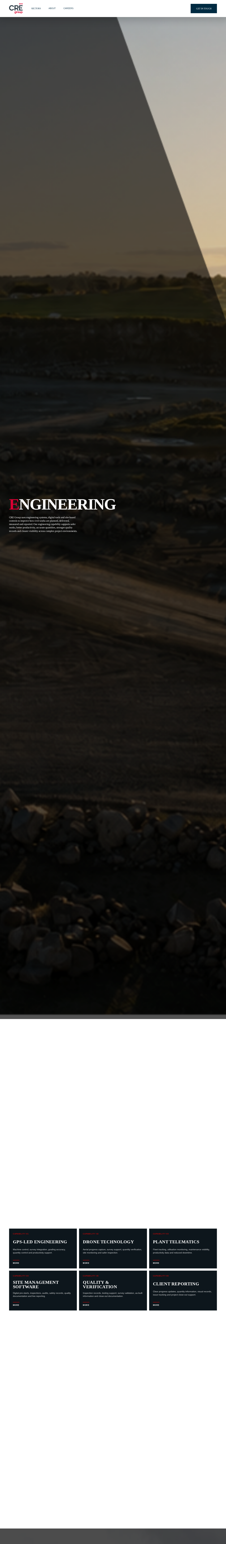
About (52, 8)
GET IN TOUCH (204, 8)
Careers (68, 8)
